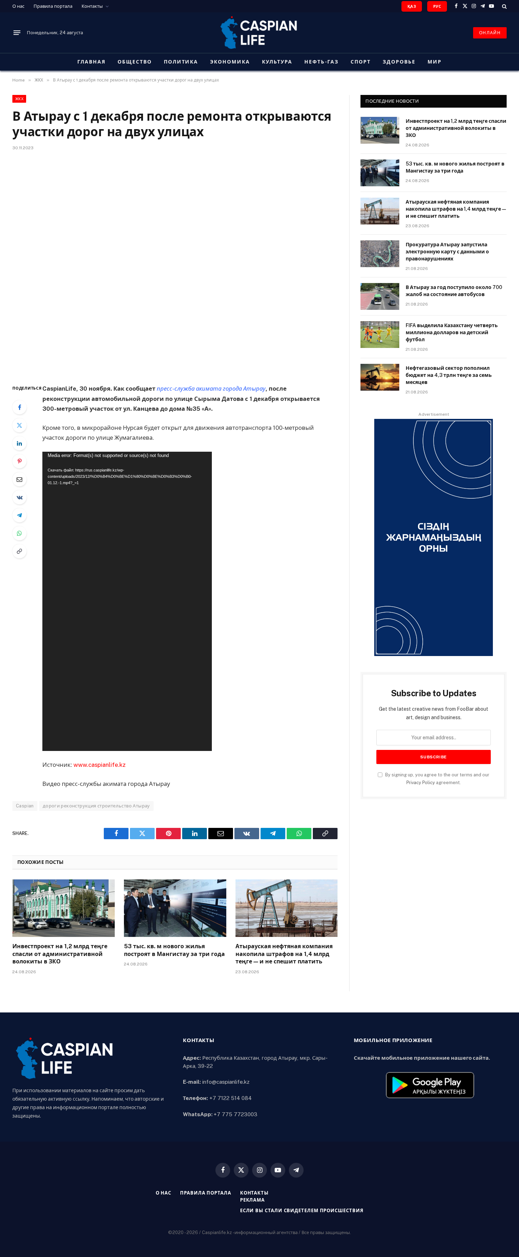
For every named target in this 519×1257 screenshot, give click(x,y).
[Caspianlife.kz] (259, 32)
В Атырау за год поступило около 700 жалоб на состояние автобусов (454, 290)
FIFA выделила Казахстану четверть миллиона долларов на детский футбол (452, 332)
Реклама (252, 1200)
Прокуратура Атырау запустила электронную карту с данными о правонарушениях (447, 251)
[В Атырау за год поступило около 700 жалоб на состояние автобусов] (379, 296)
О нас (18, 6)
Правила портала (53, 6)
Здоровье (399, 62)
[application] (127, 601)
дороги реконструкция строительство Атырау (96, 805)
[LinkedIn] (19, 443)
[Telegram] (19, 515)
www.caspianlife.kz (99, 764)
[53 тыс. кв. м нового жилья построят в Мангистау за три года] (175, 908)
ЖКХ (19, 99)
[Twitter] (19, 425)
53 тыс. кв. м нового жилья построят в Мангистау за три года (174, 950)
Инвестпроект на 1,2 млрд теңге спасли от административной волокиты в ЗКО (59, 954)
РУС (437, 6)
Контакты (92, 6)
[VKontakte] (19, 497)
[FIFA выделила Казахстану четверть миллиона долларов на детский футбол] (379, 334)
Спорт (361, 62)
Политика (181, 62)
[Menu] (16, 33)
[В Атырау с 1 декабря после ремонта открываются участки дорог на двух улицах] (175, 266)
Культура (277, 62)
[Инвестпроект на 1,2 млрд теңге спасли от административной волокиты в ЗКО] (63, 908)
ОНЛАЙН (490, 32)
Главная (91, 62)
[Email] (19, 479)
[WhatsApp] (19, 533)
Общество (135, 62)
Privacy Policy (420, 782)
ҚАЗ (411, 6)
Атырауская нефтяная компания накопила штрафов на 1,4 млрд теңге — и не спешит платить (284, 954)
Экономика (230, 62)
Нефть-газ (321, 62)
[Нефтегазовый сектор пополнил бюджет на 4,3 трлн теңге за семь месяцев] (379, 377)
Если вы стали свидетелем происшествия (302, 1210)
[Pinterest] (19, 461)
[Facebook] (19, 407)
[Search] (504, 6)
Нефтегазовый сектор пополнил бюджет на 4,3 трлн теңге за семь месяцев (449, 375)
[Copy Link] (19, 551)
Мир (435, 62)
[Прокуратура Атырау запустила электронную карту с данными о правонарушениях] (379, 253)
